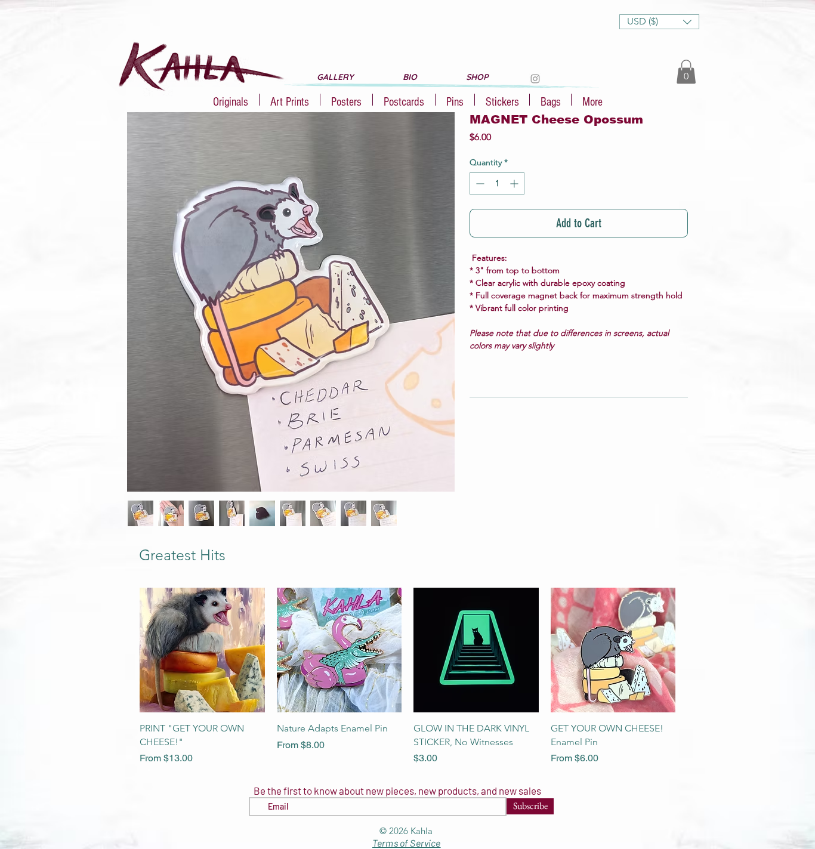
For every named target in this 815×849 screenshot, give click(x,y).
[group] (407, 676)
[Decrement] (478, 183)
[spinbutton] (497, 183)
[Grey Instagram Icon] (535, 79)
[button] (659, 21)
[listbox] (659, 21)
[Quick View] (202, 650)
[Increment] (515, 183)
